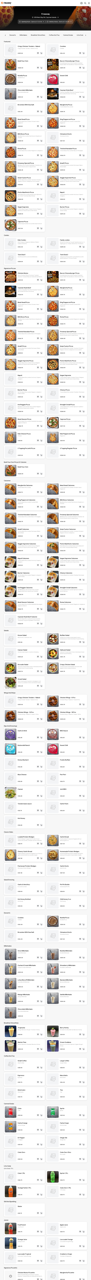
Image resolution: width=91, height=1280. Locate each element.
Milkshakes (23, 35)
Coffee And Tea (54, 35)
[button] (24, 50)
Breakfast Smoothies (38, 35)
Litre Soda (80, 35)
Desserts (13, 35)
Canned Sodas (68, 35)
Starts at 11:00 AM (64, 21)
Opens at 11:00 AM (36, 21)
